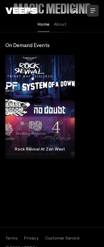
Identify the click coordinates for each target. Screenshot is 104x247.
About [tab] (60, 24)
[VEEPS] (21, 10)
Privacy (31, 238)
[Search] (75, 11)
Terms (11, 238)
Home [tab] (44, 24)
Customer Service (62, 238)
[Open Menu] (93, 11)
